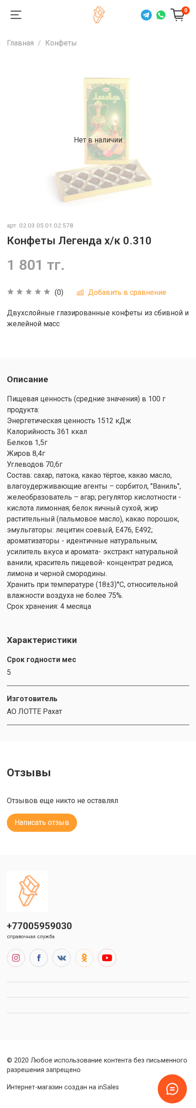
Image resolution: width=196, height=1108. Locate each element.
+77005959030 (39, 926)
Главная (20, 43)
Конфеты (61, 43)
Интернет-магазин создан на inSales (63, 1087)
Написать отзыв (42, 822)
